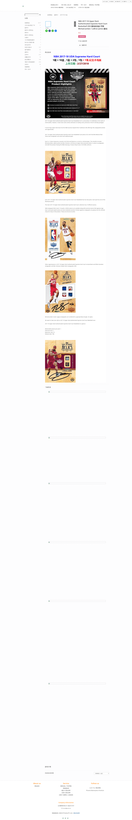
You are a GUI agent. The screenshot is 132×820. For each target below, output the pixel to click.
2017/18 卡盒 (63, 15)
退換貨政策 (66, 788)
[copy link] (56, 31)
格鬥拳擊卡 (28, 50)
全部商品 (49, 15)
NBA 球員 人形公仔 (66, 5)
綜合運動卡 (28, 59)
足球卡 (26, 54)
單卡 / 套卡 (84, 5)
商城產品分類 (54, 5)
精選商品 (27, 23)
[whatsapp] (52, 31)
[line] (46, 31)
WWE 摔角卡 (28, 47)
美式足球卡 (28, 45)
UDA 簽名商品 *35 (71, 7)
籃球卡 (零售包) (29, 30)
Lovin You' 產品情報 (83, 7)
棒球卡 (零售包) (29, 35)
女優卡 (26, 37)
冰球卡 (26, 64)
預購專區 (76, 5)
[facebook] (49, 31)
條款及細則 (77, 813)
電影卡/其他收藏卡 (30, 62)
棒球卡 (26, 32)
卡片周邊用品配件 (30, 40)
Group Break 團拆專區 (57, 7)
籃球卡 (26, 28)
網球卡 (26, 52)
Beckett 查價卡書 (29, 42)
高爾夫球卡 (28, 57)
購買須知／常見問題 (94, 5)
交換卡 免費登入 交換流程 (66, 795)
